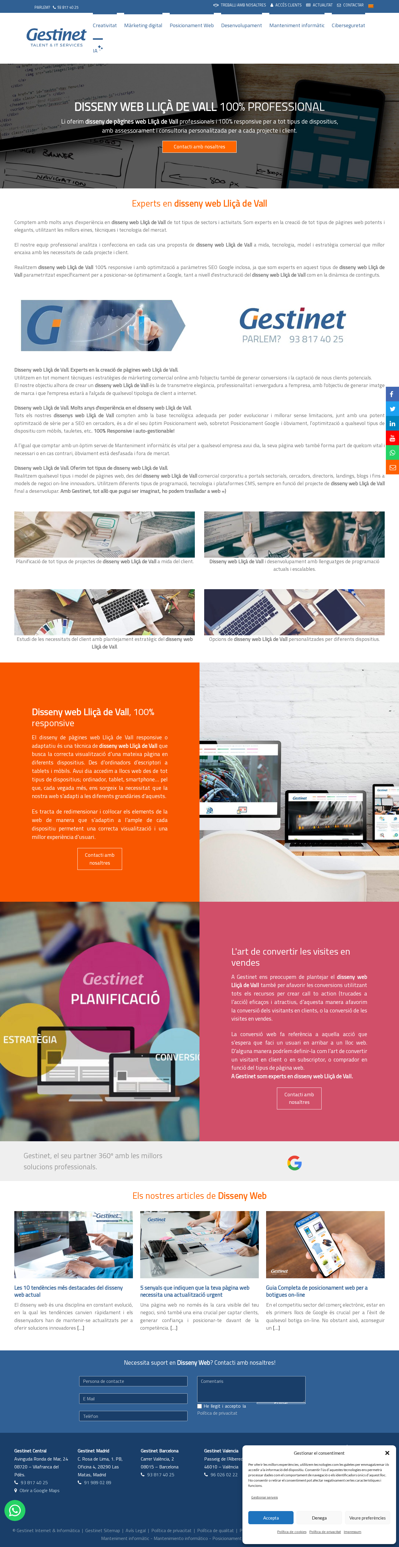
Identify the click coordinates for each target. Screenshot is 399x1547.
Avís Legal (136, 1530)
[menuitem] (240, 5)
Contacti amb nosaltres (199, 146)
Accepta (271, 1517)
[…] (80, 1328)
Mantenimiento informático (181, 1538)
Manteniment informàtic (297, 25)
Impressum (352, 1531)
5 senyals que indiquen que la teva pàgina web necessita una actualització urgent (194, 1291)
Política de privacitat (325, 1531)
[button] (387, 1453)
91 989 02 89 (97, 1482)
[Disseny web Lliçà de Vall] (101, 325)
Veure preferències (367, 1517)
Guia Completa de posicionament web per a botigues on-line (317, 1291)
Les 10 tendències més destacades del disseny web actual (68, 1291)
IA (95, 51)
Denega (319, 1517)
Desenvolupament (241, 25)
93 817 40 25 (67, 7)
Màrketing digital (143, 25)
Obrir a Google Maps (40, 1490)
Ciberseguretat (348, 25)
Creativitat (105, 25)
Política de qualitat (215, 1530)
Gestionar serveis (264, 1497)
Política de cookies (291, 1531)
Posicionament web (231, 1538)
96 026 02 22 (224, 1474)
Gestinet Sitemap (102, 1530)
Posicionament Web (192, 25)
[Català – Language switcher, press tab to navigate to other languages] (371, 5)
